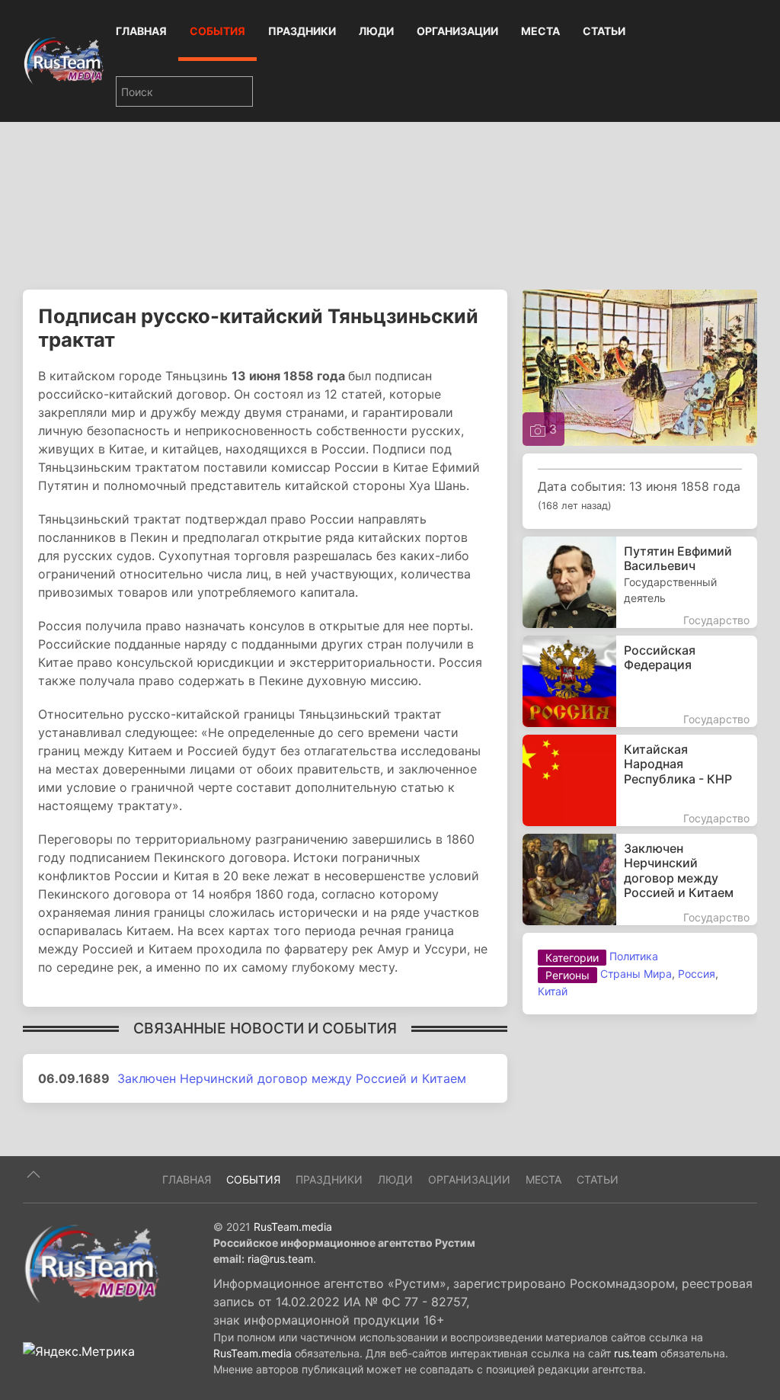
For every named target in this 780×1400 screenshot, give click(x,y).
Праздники (302, 30)
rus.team (635, 1353)
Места (540, 30)
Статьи (604, 30)
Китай (552, 991)
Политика (633, 956)
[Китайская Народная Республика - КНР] (640, 780)
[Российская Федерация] (640, 681)
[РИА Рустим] (91, 1263)
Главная (141, 30)
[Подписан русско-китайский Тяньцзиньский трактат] (640, 366)
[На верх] (33, 1174)
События (217, 30)
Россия (696, 973)
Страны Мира (636, 973)
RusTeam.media (293, 1226)
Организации (457, 30)
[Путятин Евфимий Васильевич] (640, 582)
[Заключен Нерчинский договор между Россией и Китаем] (640, 879)
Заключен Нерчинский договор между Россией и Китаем (291, 1078)
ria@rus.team (280, 1258)
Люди (376, 30)
